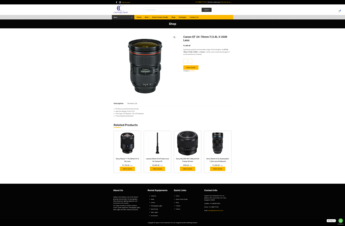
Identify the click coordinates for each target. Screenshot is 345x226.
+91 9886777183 (200, 2)
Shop (173, 17)
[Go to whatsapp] (340, 220)
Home (139, 17)
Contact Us (194, 17)
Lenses (192, 71)
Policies (178, 209)
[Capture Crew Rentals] (120, 10)
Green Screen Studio (160, 17)
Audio (152, 199)
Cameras (153, 196)
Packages (182, 17)
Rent (147, 17)
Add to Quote (190, 67)
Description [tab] (118, 103)
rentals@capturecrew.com (215, 210)
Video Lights (154, 212)
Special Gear (154, 209)
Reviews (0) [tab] (132, 103)
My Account (126, 2)
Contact (178, 206)
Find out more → (226, 2)
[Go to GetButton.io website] (341, 224)
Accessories (154, 215)
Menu (115, 17)
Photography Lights (156, 206)
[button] (174, 37)
